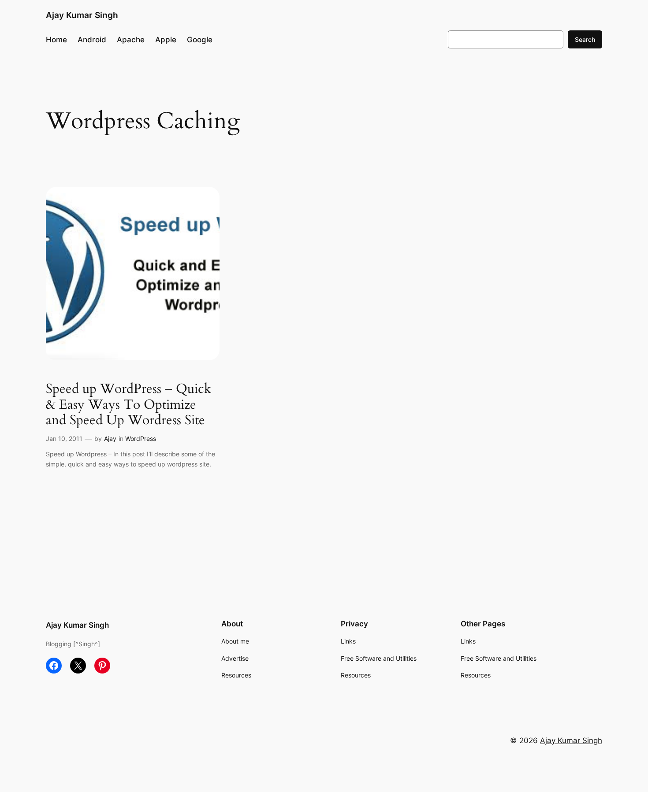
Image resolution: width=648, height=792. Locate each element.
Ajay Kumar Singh (82, 15)
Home (56, 39)
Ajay (110, 438)
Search (585, 39)
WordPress (140, 438)
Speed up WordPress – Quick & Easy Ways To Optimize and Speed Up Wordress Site (128, 405)
